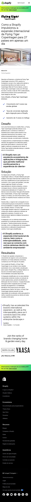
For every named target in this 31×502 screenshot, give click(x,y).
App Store (5, 412)
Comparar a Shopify (8, 431)
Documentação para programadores (13, 406)
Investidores (6, 396)
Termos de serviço (8, 477)
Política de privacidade (9, 484)
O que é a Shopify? (8, 390)
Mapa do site (6, 487)
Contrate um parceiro (9, 460)
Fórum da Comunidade (9, 457)
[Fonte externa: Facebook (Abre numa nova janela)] (4, 494)
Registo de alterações (9, 444)
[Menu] (29, 3)
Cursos (5, 437)
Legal (4, 480)
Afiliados (5, 418)
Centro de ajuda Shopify (9, 453)
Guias (4, 434)
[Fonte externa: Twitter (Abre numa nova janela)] (7, 494)
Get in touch (21, 3)
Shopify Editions (7, 393)
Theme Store (6, 409)
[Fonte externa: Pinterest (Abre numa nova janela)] (26, 494)
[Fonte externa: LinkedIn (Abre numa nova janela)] (23, 494)
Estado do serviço (8, 463)
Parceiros (5, 415)
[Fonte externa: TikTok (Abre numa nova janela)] (19, 494)
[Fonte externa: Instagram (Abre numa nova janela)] (15, 494)
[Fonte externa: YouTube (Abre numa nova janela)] (11, 494)
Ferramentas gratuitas (9, 441)
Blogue (5, 428)
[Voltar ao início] (4, 379)
